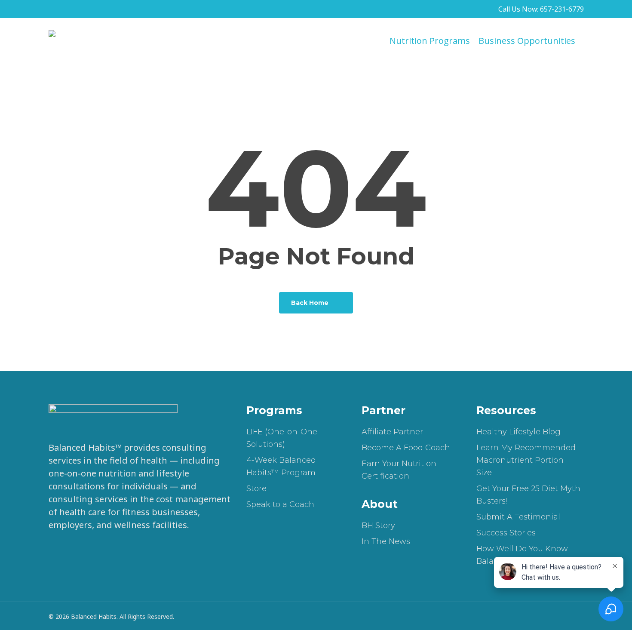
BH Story (378, 525)
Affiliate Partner (392, 431)
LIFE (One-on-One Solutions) (281, 438)
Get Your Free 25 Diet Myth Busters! (528, 495)
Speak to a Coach (280, 504)
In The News (386, 541)
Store (256, 488)
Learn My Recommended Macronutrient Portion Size (526, 460)
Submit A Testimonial (518, 517)
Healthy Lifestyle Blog (518, 431)
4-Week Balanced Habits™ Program (281, 466)
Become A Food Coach (406, 447)
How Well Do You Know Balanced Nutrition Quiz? (525, 555)
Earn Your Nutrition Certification (399, 470)
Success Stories (506, 533)
